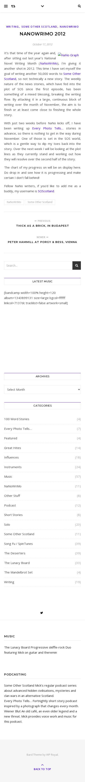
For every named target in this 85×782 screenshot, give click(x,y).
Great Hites (12, 448)
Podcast (10, 505)
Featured (10, 438)
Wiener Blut (12, 711)
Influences (11, 457)
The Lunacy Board (17, 563)
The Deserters (14, 553)
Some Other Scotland (39, 26)
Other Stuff (12, 496)
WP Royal (52, 754)
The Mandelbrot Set (18, 572)
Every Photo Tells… (47, 128)
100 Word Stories (16, 419)
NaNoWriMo (69, 26)
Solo (7, 524)
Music (8, 476)
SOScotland (46, 191)
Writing (12, 26)
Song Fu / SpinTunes (18, 544)
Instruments (13, 467)
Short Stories (13, 515)
